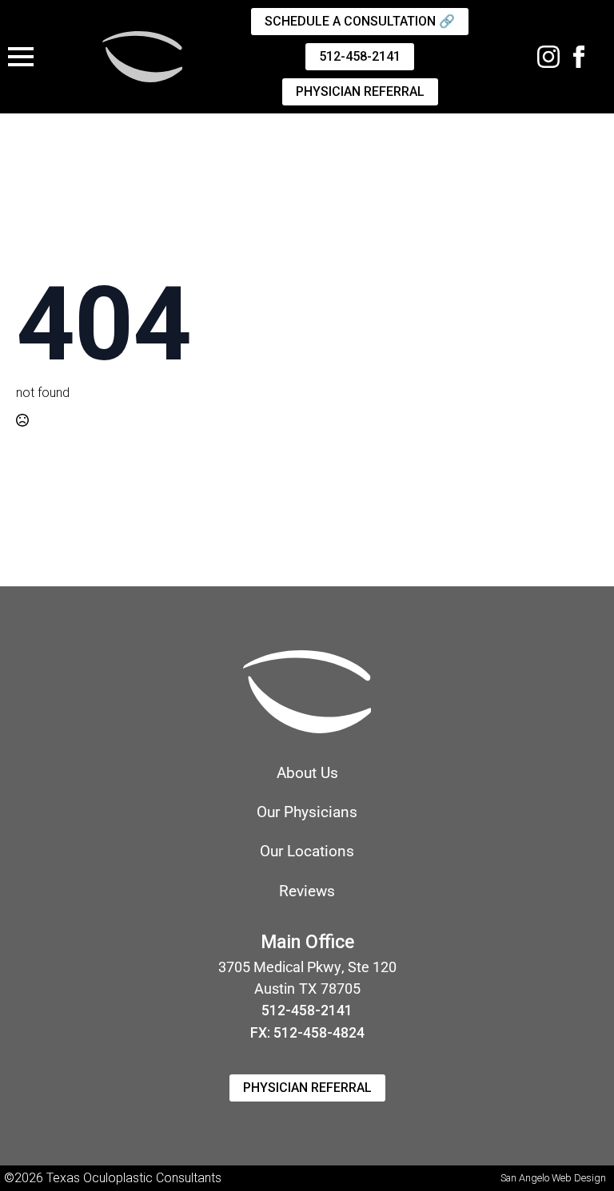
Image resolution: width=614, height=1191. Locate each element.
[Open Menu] (21, 56)
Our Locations (307, 851)
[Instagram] (548, 57)
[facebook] (579, 57)
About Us (307, 773)
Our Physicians (307, 812)
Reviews (307, 891)
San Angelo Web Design (553, 1178)
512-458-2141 (307, 1010)
